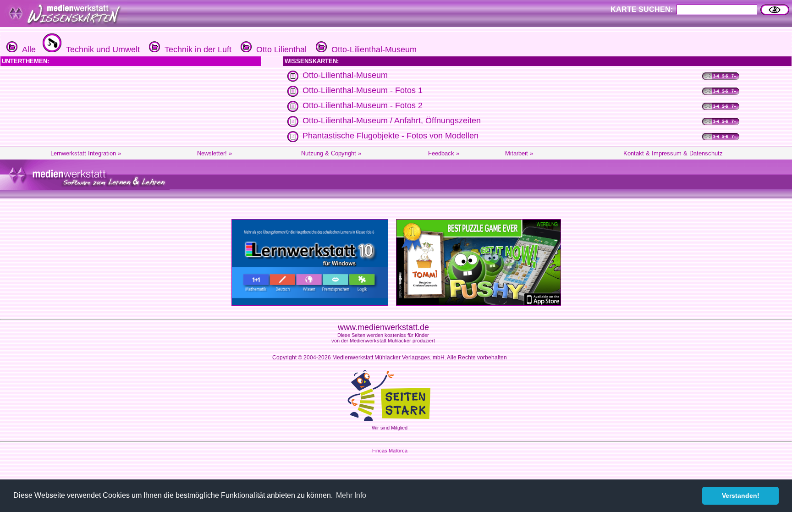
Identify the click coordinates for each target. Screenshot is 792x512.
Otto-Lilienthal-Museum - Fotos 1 (362, 90)
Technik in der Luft (195, 49)
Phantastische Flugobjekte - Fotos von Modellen (390, 135)
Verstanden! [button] (740, 495)
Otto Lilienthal (279, 49)
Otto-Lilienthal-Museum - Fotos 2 (362, 105)
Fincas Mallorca (389, 450)
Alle (26, 49)
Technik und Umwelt (100, 49)
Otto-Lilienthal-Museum (372, 49)
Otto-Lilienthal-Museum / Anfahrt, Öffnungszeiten (391, 120)
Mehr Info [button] (351, 495)
